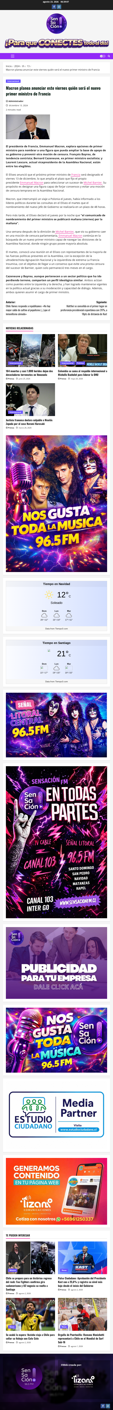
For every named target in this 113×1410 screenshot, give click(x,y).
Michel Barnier (64, 231)
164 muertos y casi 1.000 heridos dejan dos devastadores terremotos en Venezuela (29, 373)
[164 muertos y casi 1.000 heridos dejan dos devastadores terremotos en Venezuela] (30, 350)
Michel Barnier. (93, 182)
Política (80, 363)
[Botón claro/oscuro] (103, 56)
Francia (75, 174)
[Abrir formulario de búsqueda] (109, 56)
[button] (12, 56)
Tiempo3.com (61, 628)
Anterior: (28, 308)
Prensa (11, 378)
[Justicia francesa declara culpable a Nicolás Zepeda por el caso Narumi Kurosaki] (30, 399)
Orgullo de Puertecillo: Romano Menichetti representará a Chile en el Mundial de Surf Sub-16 (81, 1338)
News (64, 1270)
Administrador (16, 101)
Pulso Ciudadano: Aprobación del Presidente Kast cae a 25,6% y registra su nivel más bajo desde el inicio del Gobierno (82, 1281)
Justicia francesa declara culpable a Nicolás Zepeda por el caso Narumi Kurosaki (29, 422)
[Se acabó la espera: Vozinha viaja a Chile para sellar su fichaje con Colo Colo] (30, 1314)
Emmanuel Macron (31, 182)
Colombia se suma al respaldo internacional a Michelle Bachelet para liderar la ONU (82, 373)
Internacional (13, 81)
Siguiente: (84, 308)
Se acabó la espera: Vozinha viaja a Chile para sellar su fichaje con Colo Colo (30, 1336)
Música (13, 1270)
